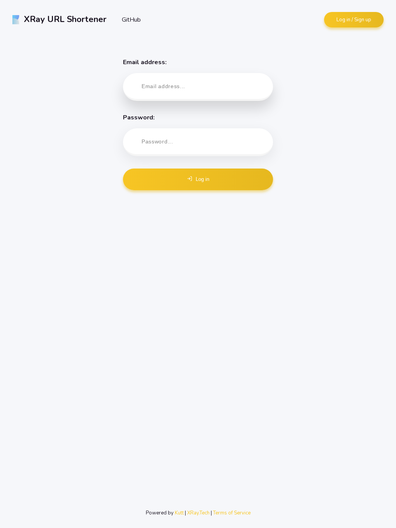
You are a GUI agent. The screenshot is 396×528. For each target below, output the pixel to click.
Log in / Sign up (353, 19)
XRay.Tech (198, 512)
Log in (202, 179)
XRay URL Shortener (65, 19)
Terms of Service (232, 512)
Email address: (145, 62)
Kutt (179, 512)
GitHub (131, 19)
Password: (139, 117)
